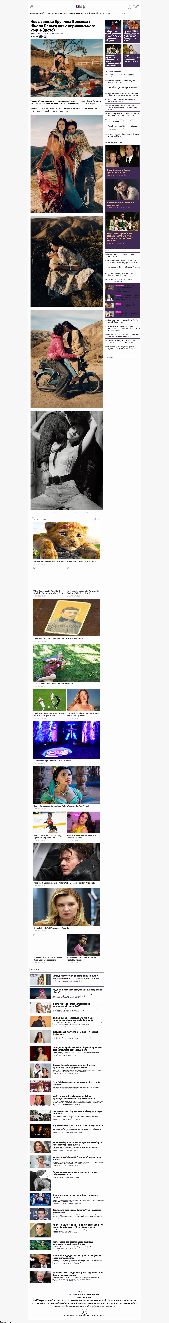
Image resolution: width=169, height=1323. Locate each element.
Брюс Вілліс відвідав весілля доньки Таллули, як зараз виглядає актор (77, 1256)
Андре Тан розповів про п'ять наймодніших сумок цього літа (132, 58)
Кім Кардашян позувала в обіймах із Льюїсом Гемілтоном (75, 1033)
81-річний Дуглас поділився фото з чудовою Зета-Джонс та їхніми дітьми (78, 1273)
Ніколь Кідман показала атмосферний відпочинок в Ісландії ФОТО (72, 1005)
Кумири (108, 13)
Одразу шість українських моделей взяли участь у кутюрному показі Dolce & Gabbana (113, 60)
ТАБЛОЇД (41, 13)
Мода (65, 13)
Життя (102, 13)
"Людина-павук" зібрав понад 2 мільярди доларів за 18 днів (77, 1112)
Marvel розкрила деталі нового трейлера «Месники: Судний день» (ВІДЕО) (73, 1243)
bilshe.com (82, 1294)
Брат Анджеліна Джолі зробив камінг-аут (118, 171)
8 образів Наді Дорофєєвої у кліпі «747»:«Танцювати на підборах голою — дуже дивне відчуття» (113, 36)
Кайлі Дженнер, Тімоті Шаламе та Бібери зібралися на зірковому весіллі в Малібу (73, 1019)
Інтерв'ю (122, 13)
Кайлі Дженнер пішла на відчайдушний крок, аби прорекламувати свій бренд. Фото (77, 1048)
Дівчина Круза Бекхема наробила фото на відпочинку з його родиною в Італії (74, 1066)
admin (64, 981)
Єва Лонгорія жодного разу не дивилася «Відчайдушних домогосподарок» (126, 288)
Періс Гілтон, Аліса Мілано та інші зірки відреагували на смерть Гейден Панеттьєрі (74, 1097)
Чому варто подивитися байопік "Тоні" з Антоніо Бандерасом (77, 1211)
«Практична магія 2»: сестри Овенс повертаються (78, 1125)
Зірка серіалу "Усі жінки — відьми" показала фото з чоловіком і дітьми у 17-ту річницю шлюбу (78, 1226)
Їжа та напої (93, 13)
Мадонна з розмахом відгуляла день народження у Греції (77, 991)
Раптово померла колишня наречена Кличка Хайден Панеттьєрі (75, 1173)
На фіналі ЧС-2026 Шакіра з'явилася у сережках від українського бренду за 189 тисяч (131, 36)
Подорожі (79, 13)
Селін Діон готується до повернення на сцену (75, 976)
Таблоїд (77, 998)
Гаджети (72, 13)
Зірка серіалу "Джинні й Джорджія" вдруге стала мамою (77, 1158)
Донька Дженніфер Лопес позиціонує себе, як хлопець (126, 306)
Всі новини (34, 13)
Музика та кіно (57, 13)
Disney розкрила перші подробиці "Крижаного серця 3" (76, 1196)
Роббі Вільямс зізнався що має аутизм (120, 204)
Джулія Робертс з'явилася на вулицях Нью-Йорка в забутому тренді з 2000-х (77, 1143)
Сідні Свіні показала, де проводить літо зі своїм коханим (76, 1083)
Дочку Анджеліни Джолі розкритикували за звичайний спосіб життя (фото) (127, 297)
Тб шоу (48, 13)
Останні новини (113, 71)
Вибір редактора (114, 142)
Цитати (115, 13)
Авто (86, 13)
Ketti (64, 998)
